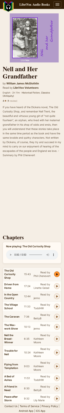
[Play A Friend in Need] (57, 388)
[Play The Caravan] (57, 317)
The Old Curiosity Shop (9, 274)
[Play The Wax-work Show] (57, 327)
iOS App (40, 410)
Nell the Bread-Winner (8, 339)
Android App (26, 410)
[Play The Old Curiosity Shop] (57, 274)
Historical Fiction (31, 92)
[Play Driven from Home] (57, 286)
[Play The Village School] (57, 306)
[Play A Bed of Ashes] (57, 378)
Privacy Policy (50, 406)
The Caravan (12, 316)
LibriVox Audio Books (34, 4)
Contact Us (10, 406)
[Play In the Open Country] (57, 296)
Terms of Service (29, 406)
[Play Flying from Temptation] (57, 366)
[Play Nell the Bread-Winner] (57, 339)
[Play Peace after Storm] (57, 398)
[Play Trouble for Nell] (57, 352)
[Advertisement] (32, 197)
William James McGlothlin (22, 83)
